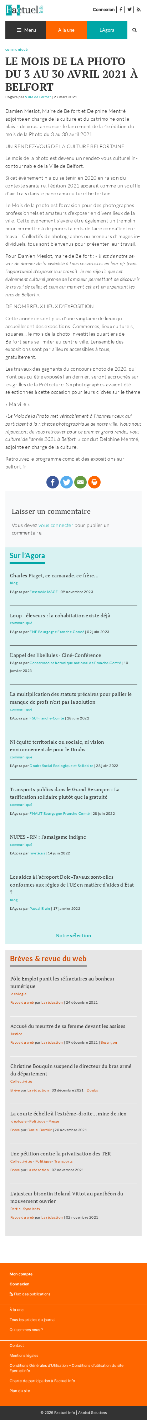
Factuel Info (64, 1412)
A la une (66, 30)
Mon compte (21, 1274)
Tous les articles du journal (32, 1320)
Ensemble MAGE (44, 592)
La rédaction (52, 1002)
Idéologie (18, 994)
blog (13, 583)
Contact (17, 1345)
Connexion (104, 9)
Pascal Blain (40, 908)
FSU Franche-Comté (47, 718)
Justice (16, 1034)
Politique (37, 1121)
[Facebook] (52, 482)
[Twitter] (66, 482)
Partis (15, 1209)
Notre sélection (73, 935)
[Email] (80, 482)
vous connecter (56, 525)
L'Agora (107, 30)
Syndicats (31, 1209)
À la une (17, 1310)
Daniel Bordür (39, 1130)
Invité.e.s (37, 853)
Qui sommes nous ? (26, 1330)
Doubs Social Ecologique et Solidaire (61, 766)
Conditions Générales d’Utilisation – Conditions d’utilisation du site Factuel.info (66, 1368)
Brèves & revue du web (48, 959)
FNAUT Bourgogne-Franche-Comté (60, 814)
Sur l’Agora (27, 556)
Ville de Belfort (38, 97)
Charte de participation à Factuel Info (42, 1381)
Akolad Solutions (92, 1412)
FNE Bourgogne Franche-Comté (57, 632)
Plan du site (20, 1391)
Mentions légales (24, 1355)
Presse (54, 1121)
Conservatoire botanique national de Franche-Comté (75, 663)
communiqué (16, 49)
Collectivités (21, 1081)
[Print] (94, 482)
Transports (63, 1161)
